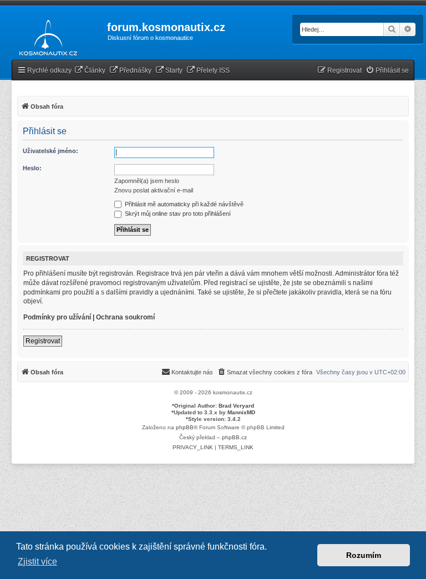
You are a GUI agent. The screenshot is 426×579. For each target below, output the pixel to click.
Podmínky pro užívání (57, 317)
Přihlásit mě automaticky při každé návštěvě (183, 204)
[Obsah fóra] (45, 35)
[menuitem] (89, 70)
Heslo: (32, 168)
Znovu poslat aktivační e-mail (153, 190)
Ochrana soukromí (125, 317)
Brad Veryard (236, 406)
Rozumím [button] (363, 555)
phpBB (185, 427)
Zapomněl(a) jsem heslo (146, 180)
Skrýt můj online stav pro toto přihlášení (177, 213)
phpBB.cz (234, 437)
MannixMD (241, 412)
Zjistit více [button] (37, 561)
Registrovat (43, 341)
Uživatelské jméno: (50, 151)
